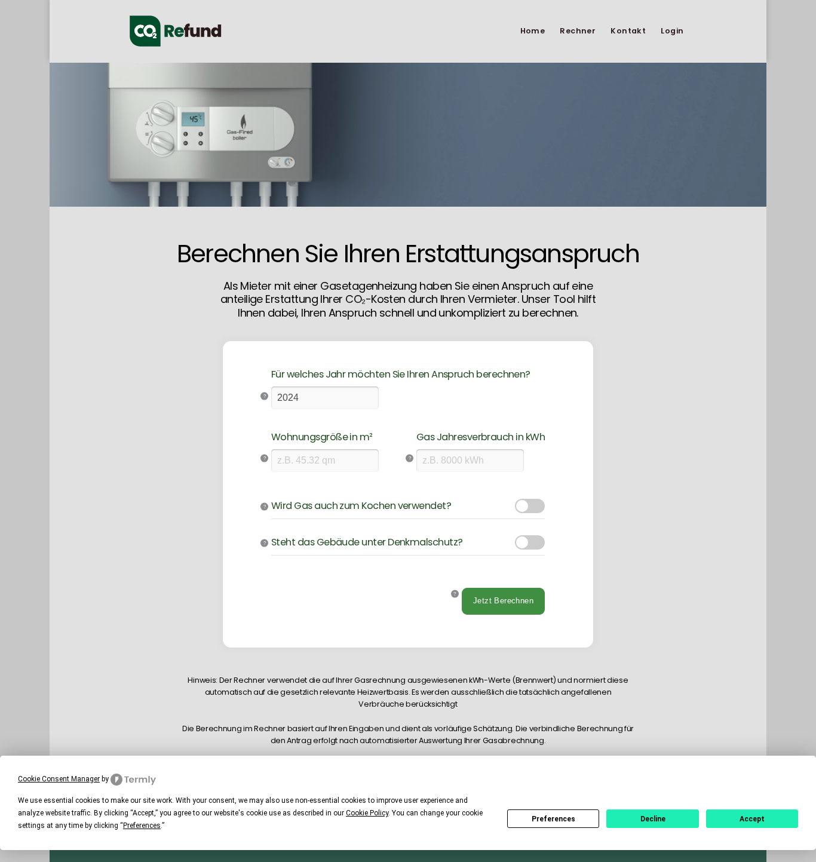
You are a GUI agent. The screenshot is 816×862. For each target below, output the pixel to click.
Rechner (578, 31)
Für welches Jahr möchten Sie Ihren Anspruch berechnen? (400, 374)
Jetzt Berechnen (503, 601)
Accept (752, 819)
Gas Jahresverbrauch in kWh (480, 437)
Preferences (553, 819)
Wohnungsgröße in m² (322, 437)
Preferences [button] (142, 825)
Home (532, 31)
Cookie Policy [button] (367, 813)
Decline (652, 819)
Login (672, 31)
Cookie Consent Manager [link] (59, 779)
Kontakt (628, 31)
